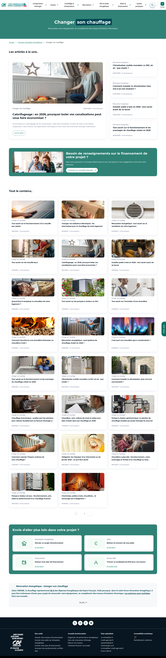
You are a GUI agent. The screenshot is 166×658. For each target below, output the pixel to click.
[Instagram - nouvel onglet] (80, 623)
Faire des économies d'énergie (79, 640)
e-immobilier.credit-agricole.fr (112, 648)
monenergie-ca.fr (107, 645)
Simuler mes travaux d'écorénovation (49, 637)
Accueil (11, 42)
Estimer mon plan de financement (48, 645)
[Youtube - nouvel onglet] (91, 623)
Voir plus (82, 602)
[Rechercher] (152, 5)
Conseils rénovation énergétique (30, 42)
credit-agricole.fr (107, 640)
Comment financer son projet (79, 645)
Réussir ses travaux (75, 643)
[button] (163, 329)
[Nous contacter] (162, 4)
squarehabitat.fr (107, 643)
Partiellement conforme (143, 640)
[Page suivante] (90, 513)
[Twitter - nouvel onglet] (75, 623)
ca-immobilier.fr (107, 637)
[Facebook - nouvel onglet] (85, 623)
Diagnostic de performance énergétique (83, 637)
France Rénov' (106, 651)
